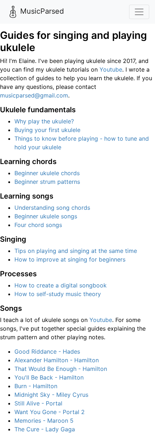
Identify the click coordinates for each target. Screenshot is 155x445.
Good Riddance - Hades (47, 351)
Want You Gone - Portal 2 (49, 412)
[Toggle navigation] (139, 12)
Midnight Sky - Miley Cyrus (51, 394)
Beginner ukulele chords (47, 173)
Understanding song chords (52, 207)
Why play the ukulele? (44, 121)
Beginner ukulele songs (45, 216)
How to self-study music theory (57, 294)
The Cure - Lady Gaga (44, 429)
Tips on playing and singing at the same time (75, 250)
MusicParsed (42, 11)
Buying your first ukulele (47, 129)
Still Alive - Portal (38, 403)
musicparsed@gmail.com (34, 95)
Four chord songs (38, 224)
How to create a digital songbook (60, 285)
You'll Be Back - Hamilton (49, 377)
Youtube (110, 69)
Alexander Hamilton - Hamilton (56, 360)
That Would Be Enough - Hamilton (60, 368)
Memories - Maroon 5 (44, 420)
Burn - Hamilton (35, 386)
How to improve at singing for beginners (69, 259)
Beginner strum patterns (47, 181)
